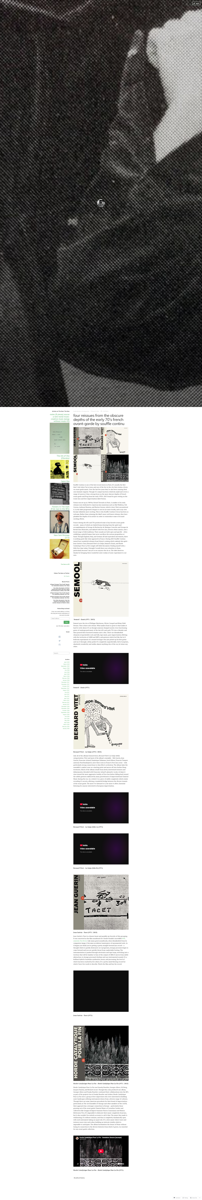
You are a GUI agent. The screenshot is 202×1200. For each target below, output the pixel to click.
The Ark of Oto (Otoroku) (63, 457)
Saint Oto (65, 481)
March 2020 (66, 664)
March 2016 (66, 724)
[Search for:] (61, 653)
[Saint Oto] (59, 504)
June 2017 (66, 694)
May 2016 (67, 720)
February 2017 (65, 702)
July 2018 (67, 670)
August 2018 (66, 668)
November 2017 (65, 684)
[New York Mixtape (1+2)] (59, 558)
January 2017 (66, 704)
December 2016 (65, 706)
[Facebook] (59, 637)
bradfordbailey (77, 411)
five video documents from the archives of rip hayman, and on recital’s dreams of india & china (60, 601)
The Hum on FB (65, 564)
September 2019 (65, 666)
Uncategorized (85, 411)
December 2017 (65, 682)
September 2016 (65, 712)
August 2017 (66, 690)
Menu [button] (197, 3)
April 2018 (66, 674)
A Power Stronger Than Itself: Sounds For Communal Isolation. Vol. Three (59, 585)
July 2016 (67, 716)
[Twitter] (59, 641)
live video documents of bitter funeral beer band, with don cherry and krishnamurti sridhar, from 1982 (60, 589)
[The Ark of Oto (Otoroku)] (59, 479)
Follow (66, 622)
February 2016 (65, 726)
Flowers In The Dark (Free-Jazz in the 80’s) (60, 507)
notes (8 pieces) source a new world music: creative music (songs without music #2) (59, 417)
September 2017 (65, 688)
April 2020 (66, 662)
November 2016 (65, 708)
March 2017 (66, 700)
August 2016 (66, 714)
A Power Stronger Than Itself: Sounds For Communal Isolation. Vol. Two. (59, 593)
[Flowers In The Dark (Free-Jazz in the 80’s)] (59, 533)
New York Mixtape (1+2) (61, 536)
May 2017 (67, 696)
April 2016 (66, 722)
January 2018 (66, 680)
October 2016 (65, 710)
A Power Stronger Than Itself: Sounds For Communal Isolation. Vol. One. (59, 597)
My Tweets (66, 576)
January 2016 (66, 728)
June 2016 (66, 718)
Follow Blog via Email (63, 608)
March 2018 (66, 676)
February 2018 (65, 678)
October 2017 (65, 686)
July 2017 (67, 692)
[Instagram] (59, 645)
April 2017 (66, 698)
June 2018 (66, 672)
